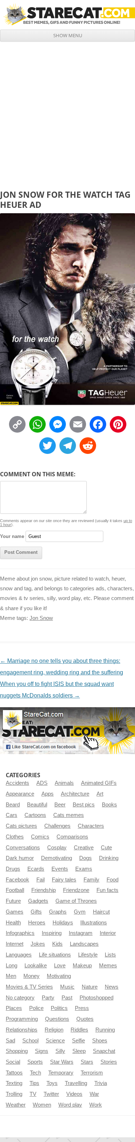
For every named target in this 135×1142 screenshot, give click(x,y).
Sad (10, 1040)
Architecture (75, 794)
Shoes (99, 1040)
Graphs (58, 912)
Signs (41, 1051)
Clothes (15, 837)
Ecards (35, 869)
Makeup (82, 965)
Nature (90, 987)
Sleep (79, 1051)
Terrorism (92, 1073)
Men (11, 976)
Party (48, 998)
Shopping (17, 1051)
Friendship (43, 890)
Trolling (14, 1094)
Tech (35, 1073)
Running (105, 1030)
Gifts (36, 912)
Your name (12, 536)
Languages (19, 955)
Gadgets (38, 901)
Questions (57, 1019)
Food (112, 880)
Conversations (23, 847)
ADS (42, 783)
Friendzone (76, 890)
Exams (83, 869)
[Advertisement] (67, 112)
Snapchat (104, 1051)
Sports (35, 1062)
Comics (40, 837)
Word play (70, 1105)
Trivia (100, 1083)
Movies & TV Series (29, 987)
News (111, 987)
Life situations (55, 955)
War (94, 1094)
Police (36, 1008)
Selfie (78, 1040)
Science (55, 1040)
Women (42, 1105)
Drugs (13, 869)
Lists (110, 955)
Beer (60, 805)
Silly (60, 1051)
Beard (13, 805)
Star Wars (61, 1062)
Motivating (59, 976)
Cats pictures (21, 826)
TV (33, 1094)
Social (13, 1062)
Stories (108, 1062)
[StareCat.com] (67, 14)
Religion (54, 1030)
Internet (14, 944)
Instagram (81, 933)
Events (59, 869)
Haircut (101, 912)
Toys (52, 1083)
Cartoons (35, 815)
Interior (108, 933)
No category (20, 998)
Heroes (36, 923)
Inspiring (52, 933)
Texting (14, 1083)
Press (82, 1008)
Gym (80, 912)
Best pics (84, 805)
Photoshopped (96, 998)
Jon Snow (41, 618)
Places (14, 1008)
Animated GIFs (99, 783)
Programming (22, 1019)
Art (99, 794)
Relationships (21, 1030)
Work (95, 1105)
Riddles (79, 1030)
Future (13, 901)
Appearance (20, 794)
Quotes (85, 1019)
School (30, 1040)
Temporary (60, 1073)
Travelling (76, 1083)
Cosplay (57, 847)
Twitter (51, 1094)
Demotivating (56, 858)
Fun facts (107, 890)
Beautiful (37, 805)
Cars (11, 815)
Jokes (38, 944)
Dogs (85, 858)
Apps (47, 794)
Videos (74, 1094)
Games (14, 912)
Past (67, 998)
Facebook (17, 880)
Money (31, 976)
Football (15, 890)
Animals (64, 783)
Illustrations (93, 923)
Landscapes (84, 944)
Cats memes (68, 815)
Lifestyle (88, 955)
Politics (59, 1008)
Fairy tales (64, 880)
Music (67, 987)
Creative (84, 847)
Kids (57, 944)
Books (109, 805)
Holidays (63, 923)
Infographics (20, 933)
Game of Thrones (76, 901)
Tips (34, 1083)
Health (13, 923)
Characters (91, 826)
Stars (87, 1062)
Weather (16, 1105)
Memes (108, 965)
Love (60, 965)
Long (11, 965)
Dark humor (20, 858)
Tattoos (14, 1073)
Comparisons (72, 837)
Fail (40, 880)
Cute (106, 847)
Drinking (108, 858)
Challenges (57, 826)
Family (91, 880)
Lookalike (35, 965)
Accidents (17, 783)
